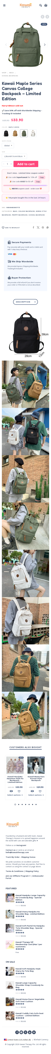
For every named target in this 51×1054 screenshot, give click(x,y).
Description (23, 302)
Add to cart (26, 164)
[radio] (6, 133)
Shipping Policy (32, 871)
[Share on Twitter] (37, 227)
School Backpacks (10, 76)
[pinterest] (34, 1032)
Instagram (21, 845)
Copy (42, 177)
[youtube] (30, 1032)
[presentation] (6, 44)
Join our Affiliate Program (17, 876)
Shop (4, 73)
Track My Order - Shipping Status (20, 857)
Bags (11, 73)
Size (3, 152)
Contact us (10, 850)
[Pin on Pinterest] (42, 227)
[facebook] (17, 1032)
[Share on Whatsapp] (46, 227)
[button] (4, 5)
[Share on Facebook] (32, 227)
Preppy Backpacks (20, 215)
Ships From (6, 141)
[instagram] (21, 1032)
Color (4, 127)
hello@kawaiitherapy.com (17, 852)
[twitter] (25, 1032)
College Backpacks (26, 211)
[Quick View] (11, 791)
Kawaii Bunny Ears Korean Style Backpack (36, 778)
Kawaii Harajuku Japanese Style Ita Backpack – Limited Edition (15, 779)
